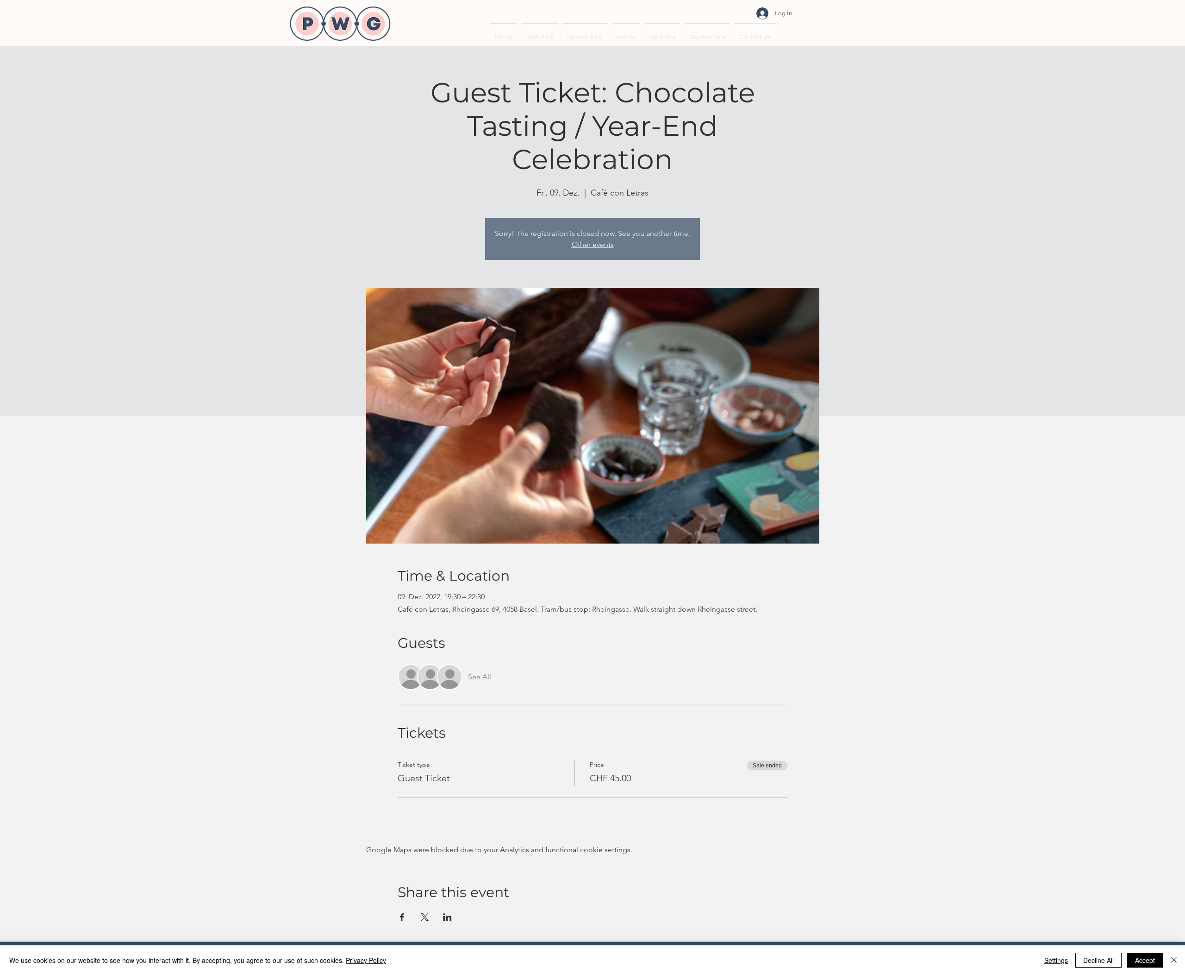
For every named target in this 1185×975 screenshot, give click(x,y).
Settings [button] (1056, 960)
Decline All (1098, 960)
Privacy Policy (366, 960)
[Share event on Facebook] (402, 917)
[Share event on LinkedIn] (447, 917)
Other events (593, 244)
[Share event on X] (424, 917)
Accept (1145, 960)
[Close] (1173, 960)
